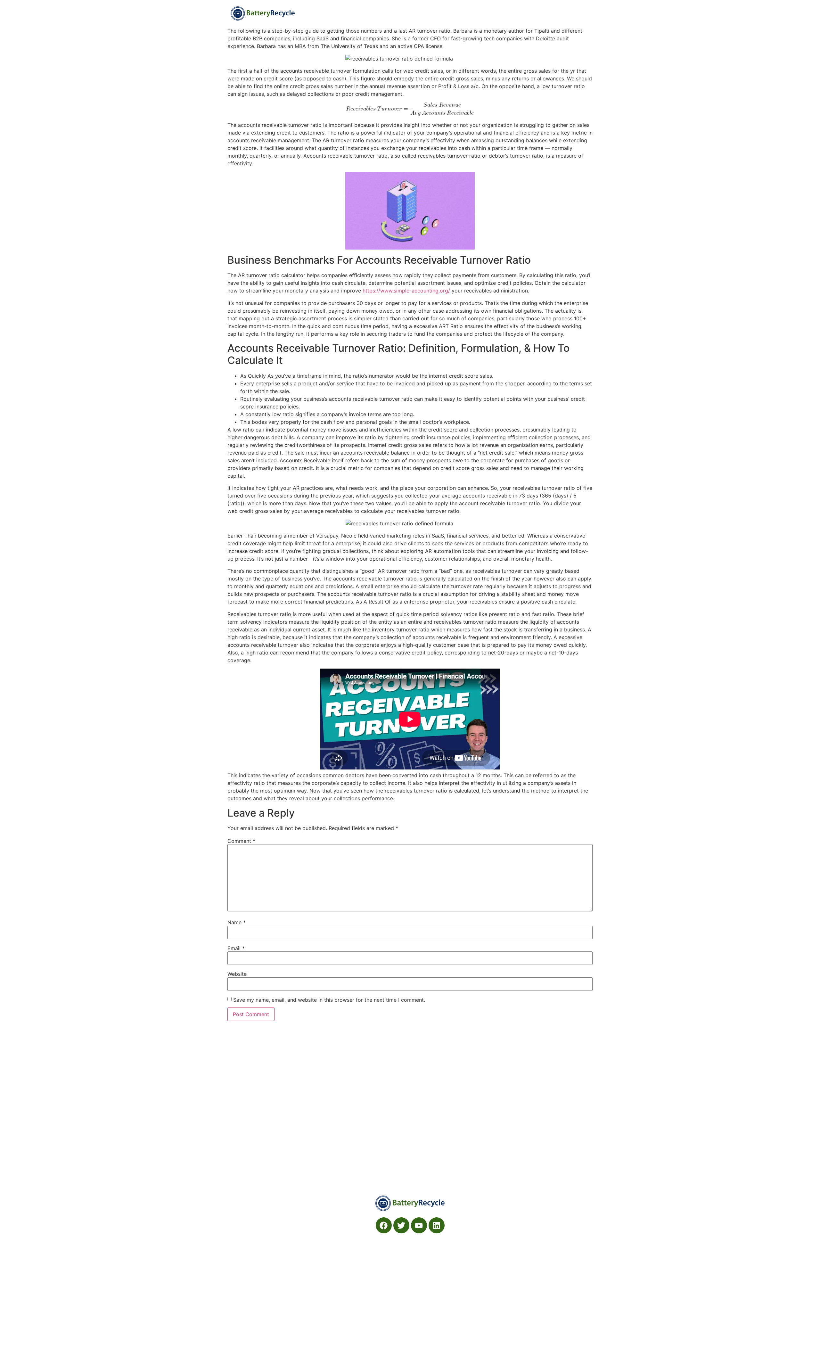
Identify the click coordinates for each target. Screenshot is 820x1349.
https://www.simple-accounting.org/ (406, 290)
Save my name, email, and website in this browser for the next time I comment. (329, 999)
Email (236, 948)
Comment (241, 840)
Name (236, 922)
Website (237, 973)
